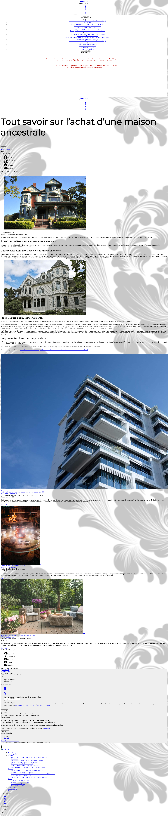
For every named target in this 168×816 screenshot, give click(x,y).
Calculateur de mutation (87, 46)
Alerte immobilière (87, 49)
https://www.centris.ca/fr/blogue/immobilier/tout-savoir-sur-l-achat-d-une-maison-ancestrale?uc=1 (54, 350)
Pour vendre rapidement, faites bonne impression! (87, 34)
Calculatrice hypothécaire (87, 44)
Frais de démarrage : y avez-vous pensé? (88, 29)
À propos (86, 16)
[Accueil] (82, 1)
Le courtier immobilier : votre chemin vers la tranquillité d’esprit (87, 37)
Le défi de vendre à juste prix (87, 39)
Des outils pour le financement (87, 27)
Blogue (85, 54)
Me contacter (85, 51)
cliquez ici (46, 728)
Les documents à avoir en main (87, 36)
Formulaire (8, 700)
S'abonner (4, 710)
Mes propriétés (86, 17)
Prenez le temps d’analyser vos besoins (87, 26)
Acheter (86, 19)
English (85, 1)
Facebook (10, 157)
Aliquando (6, 150)
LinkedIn (10, 166)
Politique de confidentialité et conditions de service (33, 705)
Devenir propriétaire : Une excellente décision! (87, 24)
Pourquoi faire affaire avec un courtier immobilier (87, 31)
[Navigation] (80, 1)
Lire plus (4, 505)
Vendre (85, 32)
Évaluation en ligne (87, 47)
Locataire (87, 22)
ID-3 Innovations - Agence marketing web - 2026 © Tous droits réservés (25, 742)
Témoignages (85, 52)
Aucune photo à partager (10, 171)
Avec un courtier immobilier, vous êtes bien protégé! (87, 21)
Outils (86, 42)
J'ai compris (4, 731)
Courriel (10, 168)
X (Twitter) (11, 160)
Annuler (3, 173)
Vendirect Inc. (5, 671)
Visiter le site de (10, 741)
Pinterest (10, 163)
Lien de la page (9, 702)
